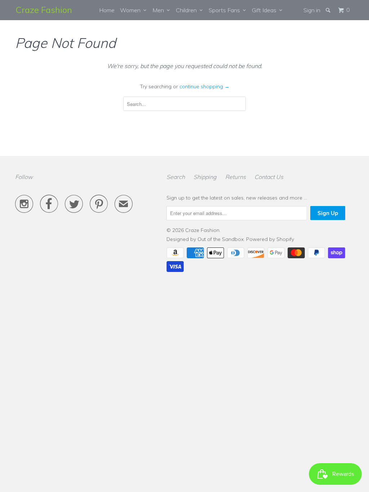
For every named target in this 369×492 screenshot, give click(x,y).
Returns (235, 176)
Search (175, 176)
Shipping (205, 176)
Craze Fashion (44, 9)
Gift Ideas (265, 10)
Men (159, 10)
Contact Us (268, 176)
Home (107, 10)
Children (188, 10)
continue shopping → (204, 86)
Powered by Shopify (270, 239)
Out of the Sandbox (220, 239)
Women (131, 10)
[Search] (328, 10)
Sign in (311, 10)
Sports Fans (226, 10)
